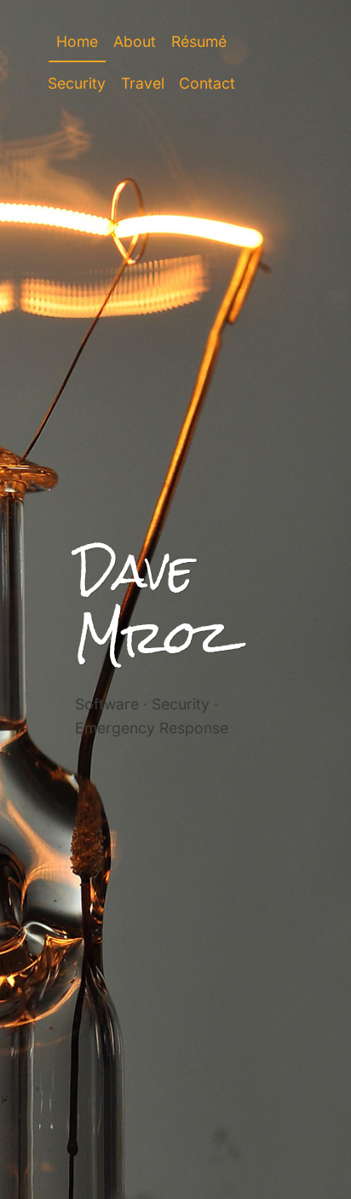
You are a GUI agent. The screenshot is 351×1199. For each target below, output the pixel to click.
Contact (207, 83)
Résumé (199, 41)
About (134, 41)
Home (77, 41)
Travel (142, 83)
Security (77, 83)
